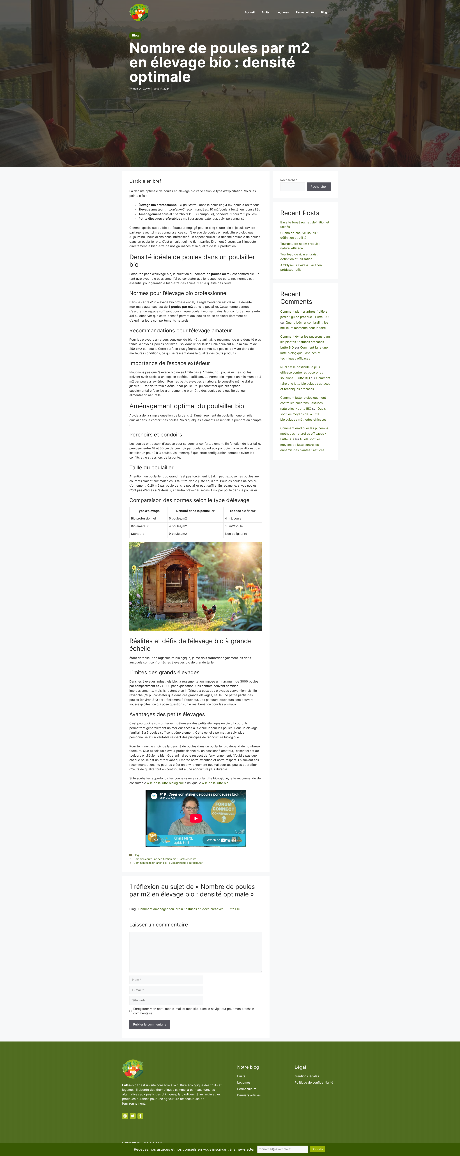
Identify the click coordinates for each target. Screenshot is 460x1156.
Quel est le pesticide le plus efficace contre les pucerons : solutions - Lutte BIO (301, 372)
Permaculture (305, 12)
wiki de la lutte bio (215, 783)
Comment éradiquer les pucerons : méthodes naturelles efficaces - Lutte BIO (305, 433)
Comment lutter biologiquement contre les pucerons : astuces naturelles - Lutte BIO (303, 403)
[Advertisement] (230, 122)
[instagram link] (125, 1116)
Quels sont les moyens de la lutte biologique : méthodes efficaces (303, 414)
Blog (324, 12)
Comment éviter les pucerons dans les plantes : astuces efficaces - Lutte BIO (305, 342)
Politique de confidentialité (314, 1082)
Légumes (283, 12)
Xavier (147, 88)
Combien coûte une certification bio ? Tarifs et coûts (165, 858)
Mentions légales (307, 1076)
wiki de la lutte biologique (165, 783)
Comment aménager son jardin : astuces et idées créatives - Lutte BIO (189, 909)
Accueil (250, 12)
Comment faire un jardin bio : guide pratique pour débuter (168, 862)
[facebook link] (140, 1116)
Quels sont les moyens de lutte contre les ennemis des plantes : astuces (302, 444)
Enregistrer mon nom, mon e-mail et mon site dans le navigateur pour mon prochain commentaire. (193, 1011)
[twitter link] (132, 1116)
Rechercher (288, 180)
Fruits (265, 12)
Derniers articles (249, 1095)
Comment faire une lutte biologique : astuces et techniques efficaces (304, 353)
